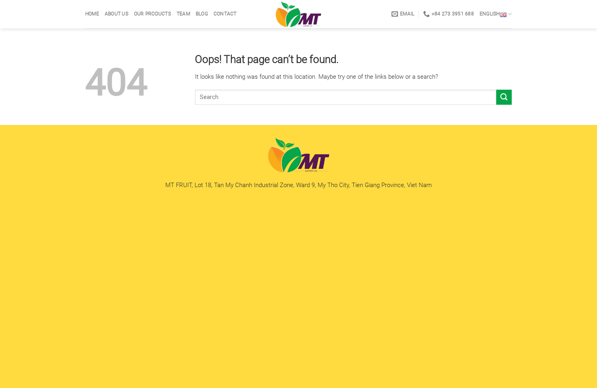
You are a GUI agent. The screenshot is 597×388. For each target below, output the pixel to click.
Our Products (152, 14)
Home (92, 14)
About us (116, 14)
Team (183, 14)
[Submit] (504, 97)
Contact (225, 14)
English (490, 14)
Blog (202, 14)
